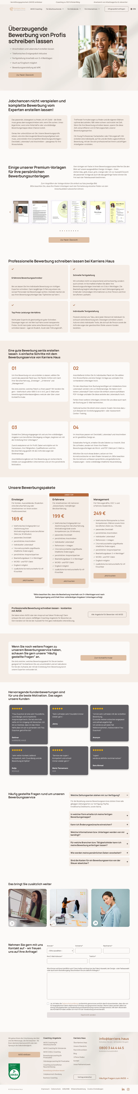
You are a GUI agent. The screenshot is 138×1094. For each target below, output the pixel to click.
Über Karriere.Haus (80, 1043)
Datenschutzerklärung (70, 1003)
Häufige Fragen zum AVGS (114, 1078)
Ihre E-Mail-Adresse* (54, 956)
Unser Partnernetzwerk (82, 1064)
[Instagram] (128, 1089)
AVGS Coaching (36, 9)
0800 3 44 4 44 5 (111, 1048)
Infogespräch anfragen (116, 9)
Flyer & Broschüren (80, 1050)
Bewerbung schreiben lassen (54, 1070)
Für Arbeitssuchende (53, 9)
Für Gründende (73, 9)
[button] (10, 212)
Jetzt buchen (28, 580)
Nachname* (107, 946)
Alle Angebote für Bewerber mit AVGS (107, 614)
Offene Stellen (79, 1057)
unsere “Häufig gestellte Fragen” (34, 655)
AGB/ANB (66, 1089)
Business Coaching (50, 1078)
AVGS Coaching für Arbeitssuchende (50, 1044)
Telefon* (92, 956)
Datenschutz (56, 1089)
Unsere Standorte (80, 1046)
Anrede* (50, 946)
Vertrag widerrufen (85, 1077)
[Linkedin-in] (123, 1089)
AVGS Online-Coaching (52, 1052)
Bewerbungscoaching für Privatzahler (52, 1057)
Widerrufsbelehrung (78, 1089)
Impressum (45, 1089)
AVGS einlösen (24, 1054)
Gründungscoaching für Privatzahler (56, 1061)
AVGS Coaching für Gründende (54, 1048)
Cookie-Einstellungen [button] (95, 1089)
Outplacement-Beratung (52, 1074)
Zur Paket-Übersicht (25, 75)
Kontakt (76, 1061)
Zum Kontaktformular (103, 658)
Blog (75, 1053)
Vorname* (79, 946)
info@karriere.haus (114, 1038)
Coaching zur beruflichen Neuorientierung (52, 1066)
